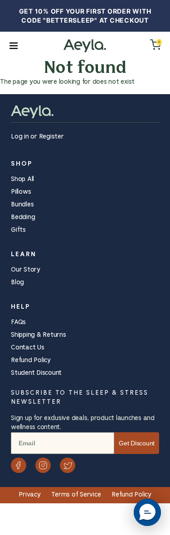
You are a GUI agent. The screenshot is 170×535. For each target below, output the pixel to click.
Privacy (30, 495)
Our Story (25, 270)
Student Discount (36, 373)
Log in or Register (37, 137)
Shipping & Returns (38, 335)
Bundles (22, 205)
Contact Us (27, 348)
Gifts (18, 230)
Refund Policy (31, 360)
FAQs (18, 322)
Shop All (22, 179)
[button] (147, 512)
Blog (17, 283)
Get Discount (137, 443)
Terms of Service (76, 495)
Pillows (21, 192)
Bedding (23, 217)
